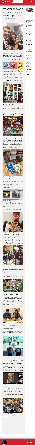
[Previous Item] (26, 9)
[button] (30, 1)
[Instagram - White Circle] (9, 1)
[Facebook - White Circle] (5, 1)
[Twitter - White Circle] (7, 1)
